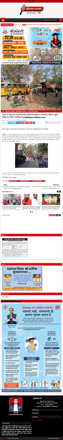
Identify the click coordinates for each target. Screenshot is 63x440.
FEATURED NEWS (39, 181)
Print (53, 122)
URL (59, 122)
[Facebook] (33, 1)
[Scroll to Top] (60, 437)
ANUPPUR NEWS (14, 181)
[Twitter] (30, 1)
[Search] (60, 20)
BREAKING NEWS (26, 181)
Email (48, 122)
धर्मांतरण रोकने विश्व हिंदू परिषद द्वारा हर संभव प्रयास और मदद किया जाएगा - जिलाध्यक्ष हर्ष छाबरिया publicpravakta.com (50, 208)
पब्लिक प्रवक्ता (4, 438)
